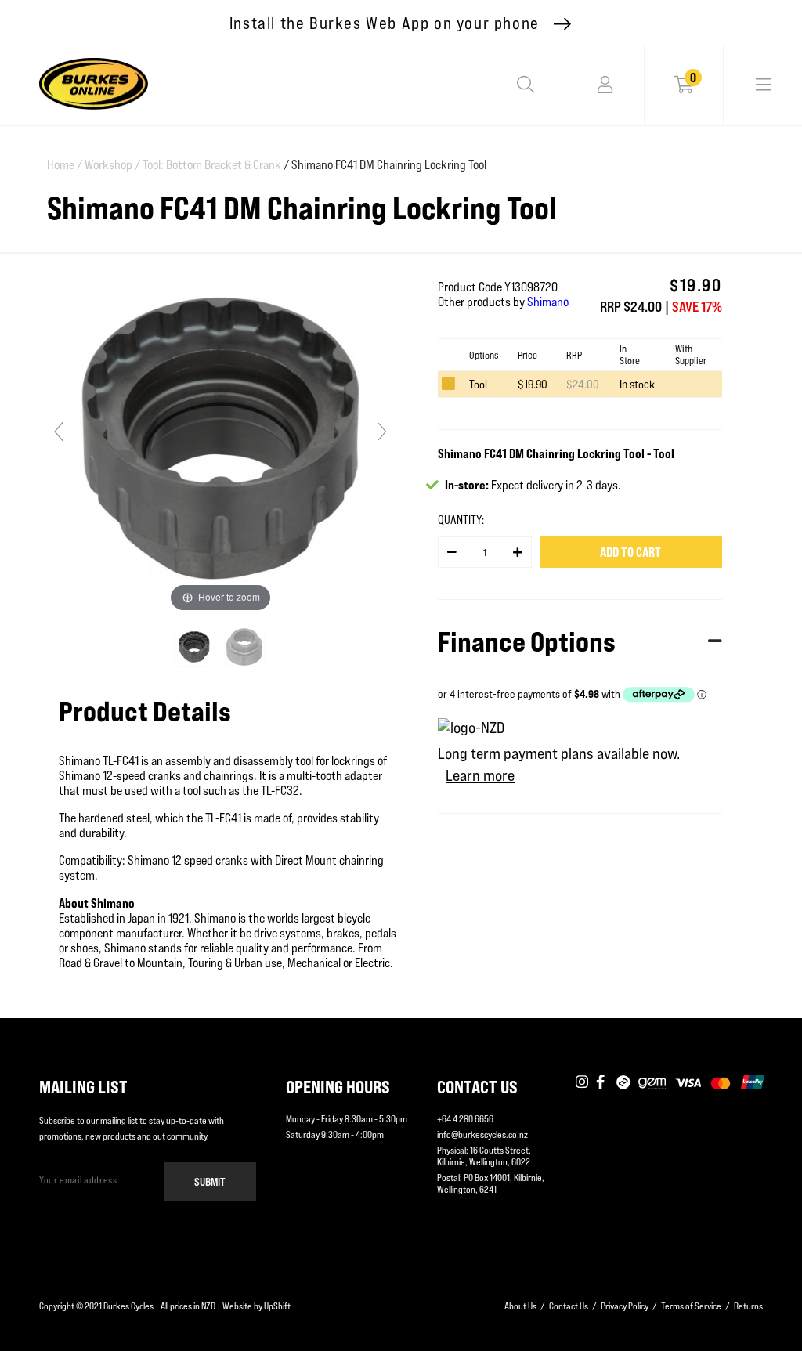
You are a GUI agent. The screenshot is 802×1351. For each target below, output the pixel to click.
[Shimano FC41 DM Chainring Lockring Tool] (195, 646)
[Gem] (652, 1083)
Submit (210, 1181)
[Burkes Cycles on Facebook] (602, 1083)
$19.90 (532, 384)
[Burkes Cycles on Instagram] (582, 1083)
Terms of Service (691, 1306)
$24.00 (582, 384)
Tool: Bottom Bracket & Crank (212, 164)
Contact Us (568, 1306)
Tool (478, 384)
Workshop (112, 164)
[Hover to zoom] (220, 438)
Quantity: (461, 519)
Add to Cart (630, 552)
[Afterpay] (623, 1083)
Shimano (548, 301)
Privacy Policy (624, 1306)
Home (64, 164)
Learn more (480, 775)
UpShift (277, 1306)
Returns (748, 1306)
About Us (520, 1306)
